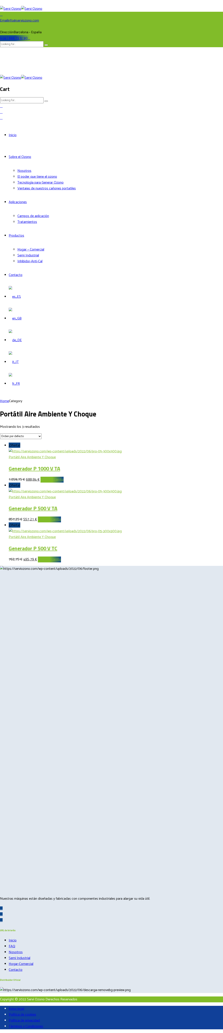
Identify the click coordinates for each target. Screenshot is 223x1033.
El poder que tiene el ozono (37, 177)
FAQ (12, 946)
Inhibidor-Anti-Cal (29, 261)
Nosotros (24, 171)
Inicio (13, 135)
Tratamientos (27, 222)
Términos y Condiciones (26, 1026)
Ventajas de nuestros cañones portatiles (46, 188)
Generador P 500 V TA (33, 508)
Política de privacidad (24, 1020)
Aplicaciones (18, 202)
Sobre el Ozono (20, 157)
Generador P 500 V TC (33, 548)
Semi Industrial (28, 255)
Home (4, 401)
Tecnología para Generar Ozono (40, 183)
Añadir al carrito (52, 480)
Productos (16, 236)
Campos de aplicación (33, 216)
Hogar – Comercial (30, 249)
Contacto (15, 275)
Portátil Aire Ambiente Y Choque (32, 457)
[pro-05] (65, 451)
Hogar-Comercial (21, 964)
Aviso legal (16, 1009)
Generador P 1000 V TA (34, 468)
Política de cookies (22, 1015)
